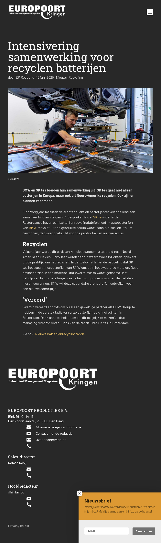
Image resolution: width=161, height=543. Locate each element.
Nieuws (61, 77)
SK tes (98, 217)
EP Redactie (25, 77)
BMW (33, 227)
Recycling (76, 77)
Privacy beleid (18, 526)
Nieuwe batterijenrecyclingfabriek (60, 334)
